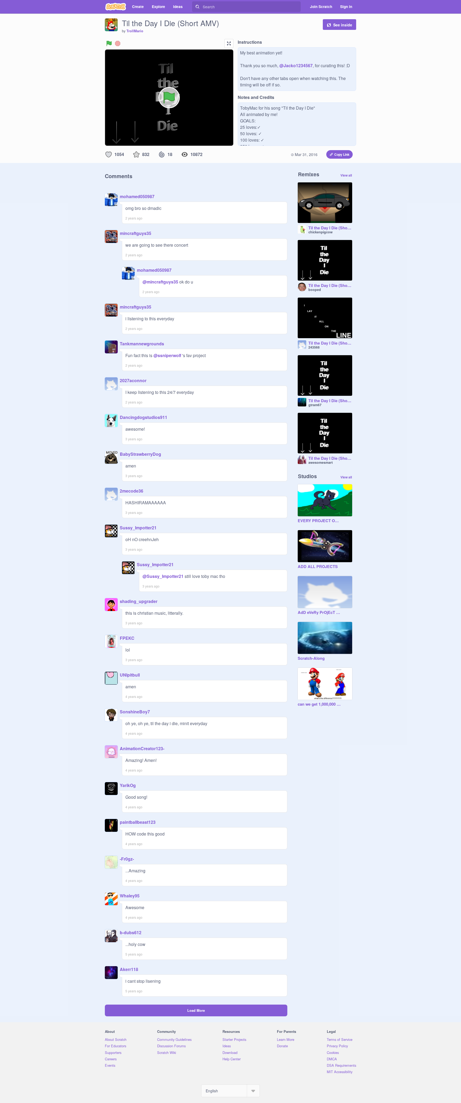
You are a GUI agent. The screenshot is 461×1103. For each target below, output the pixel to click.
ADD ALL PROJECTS (318, 566)
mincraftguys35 (135, 233)
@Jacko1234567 (296, 65)
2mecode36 (131, 491)
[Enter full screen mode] (228, 43)
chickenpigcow (320, 232)
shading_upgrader (138, 601)
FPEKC (127, 638)
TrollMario (134, 31)
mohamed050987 (137, 196)
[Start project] (109, 43)
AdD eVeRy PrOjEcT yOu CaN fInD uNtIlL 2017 (319, 612)
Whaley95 (130, 896)
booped (314, 289)
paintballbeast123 (138, 822)
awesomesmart (320, 462)
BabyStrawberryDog (140, 454)
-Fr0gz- (127, 859)
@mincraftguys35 (160, 282)
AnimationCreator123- (142, 748)
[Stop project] (117, 43)
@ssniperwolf (167, 355)
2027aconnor (133, 380)
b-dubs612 (130, 932)
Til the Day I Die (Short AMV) (330, 285)
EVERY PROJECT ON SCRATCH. (319, 520)
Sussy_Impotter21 (138, 528)
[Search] (197, 6)
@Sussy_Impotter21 (163, 576)
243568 (314, 347)
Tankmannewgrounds (142, 344)
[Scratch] (115, 6)
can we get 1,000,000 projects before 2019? (319, 704)
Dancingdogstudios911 (143, 417)
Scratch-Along (311, 658)
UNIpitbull (130, 675)
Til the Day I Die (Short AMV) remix (330, 228)
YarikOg (128, 785)
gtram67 (314, 404)
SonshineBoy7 (135, 712)
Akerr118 (129, 969)
